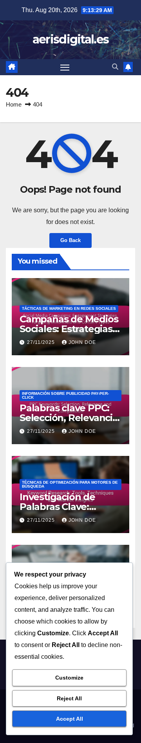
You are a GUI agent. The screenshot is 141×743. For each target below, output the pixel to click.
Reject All (69, 698)
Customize (69, 677)
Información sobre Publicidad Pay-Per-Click (65, 395)
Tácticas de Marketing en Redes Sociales (69, 308)
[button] (115, 66)
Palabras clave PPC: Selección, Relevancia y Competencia (69, 417)
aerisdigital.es (71, 39)
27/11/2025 (41, 342)
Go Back (70, 240)
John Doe (82, 342)
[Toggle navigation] (65, 67)
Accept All (69, 719)
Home (14, 104)
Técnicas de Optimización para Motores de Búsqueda (70, 484)
